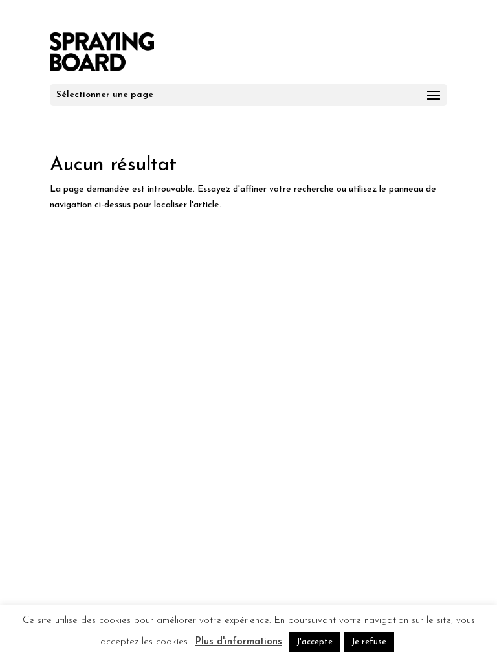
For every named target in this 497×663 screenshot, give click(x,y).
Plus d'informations (238, 642)
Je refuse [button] (368, 642)
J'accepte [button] (314, 642)
